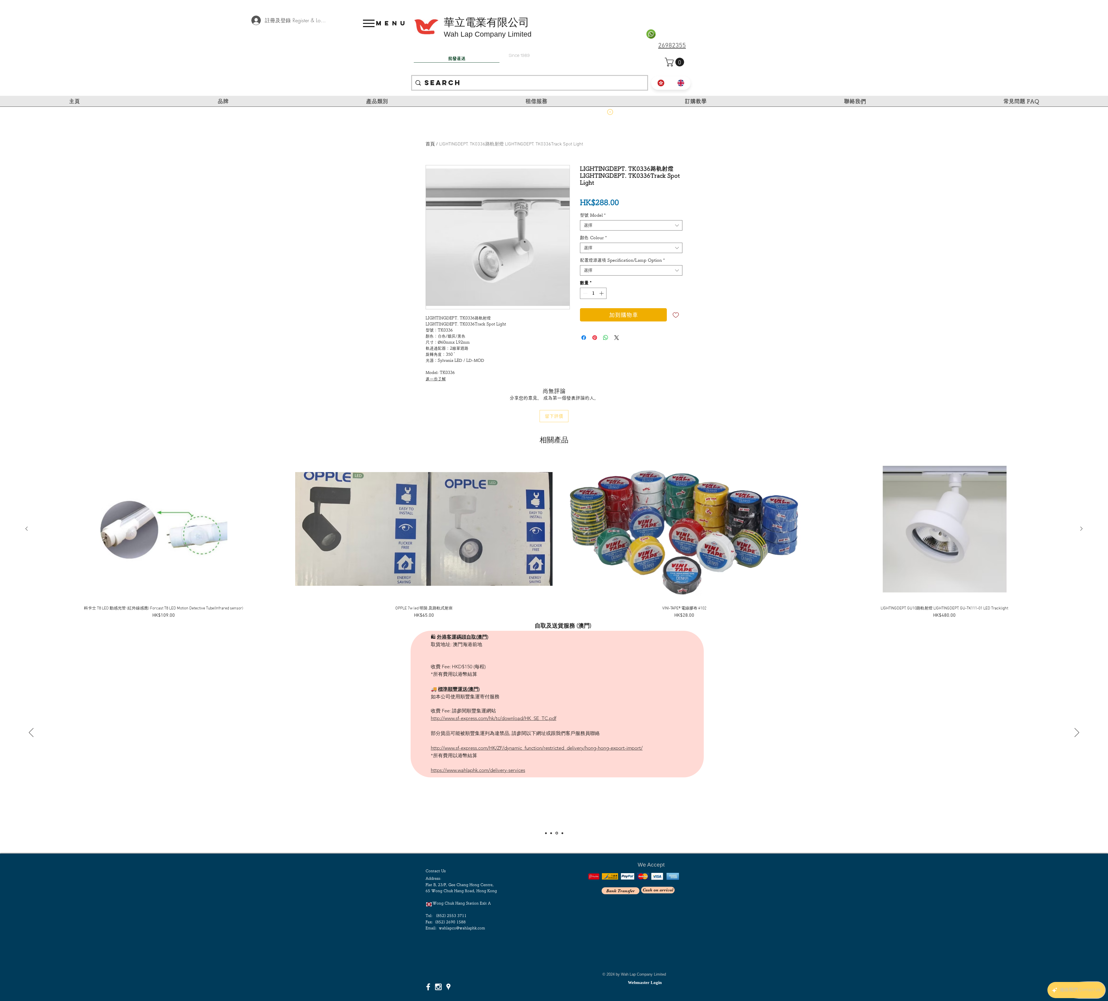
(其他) (584, 642)
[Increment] (602, 293)
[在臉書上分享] (583, 337)
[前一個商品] (26, 528)
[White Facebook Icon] (428, 986)
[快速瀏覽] (163, 528)
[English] (681, 83)
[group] (554, 537)
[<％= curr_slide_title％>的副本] (562, 833)
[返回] (31, 733)
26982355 (672, 46)
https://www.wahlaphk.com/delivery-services (478, 719)
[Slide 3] (556, 833)
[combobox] (631, 225)
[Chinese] (661, 83)
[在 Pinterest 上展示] (594, 337)
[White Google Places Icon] (448, 986)
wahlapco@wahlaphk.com (462, 928)
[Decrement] (585, 293)
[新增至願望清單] (675, 314)
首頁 (430, 144)
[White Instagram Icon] (438, 986)
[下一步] (1077, 733)
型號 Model (593, 215)
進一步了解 (436, 379)
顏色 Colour (593, 237)
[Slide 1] (546, 833)
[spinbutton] (593, 293)
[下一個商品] (1081, 528)
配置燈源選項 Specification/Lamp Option (622, 260)
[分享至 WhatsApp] (605, 337)
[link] (675, 62)
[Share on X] (616, 337)
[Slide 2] (551, 833)
